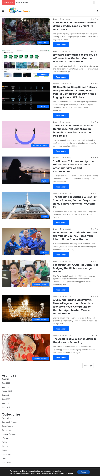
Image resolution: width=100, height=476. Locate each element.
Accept (83, 472)
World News (6, 462)
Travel (4, 458)
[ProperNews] (19, 10)
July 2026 (5, 379)
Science (5, 446)
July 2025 (5, 395)
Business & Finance (9, 422)
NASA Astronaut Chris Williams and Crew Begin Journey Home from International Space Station (52, 2)
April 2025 (6, 407)
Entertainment (7, 426)
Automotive (6, 418)
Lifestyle (5, 438)
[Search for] (97, 11)
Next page (88, 366)
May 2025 (5, 403)
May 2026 (5, 387)
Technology (6, 454)
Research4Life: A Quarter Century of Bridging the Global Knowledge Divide (75, 268)
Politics (4, 442)
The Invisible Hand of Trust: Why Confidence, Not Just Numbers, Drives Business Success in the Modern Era (73, 130)
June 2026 (6, 383)
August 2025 (7, 391)
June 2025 (6, 399)
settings (70, 473)
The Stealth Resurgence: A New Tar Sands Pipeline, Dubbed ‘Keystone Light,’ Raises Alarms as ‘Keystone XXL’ (75, 202)
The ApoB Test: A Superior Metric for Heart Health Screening (75, 340)
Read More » (61, 45)
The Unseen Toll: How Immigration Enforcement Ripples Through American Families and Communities (74, 166)
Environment (6, 430)
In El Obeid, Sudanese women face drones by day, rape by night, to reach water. (74, 26)
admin (57, 19)
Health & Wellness (8, 434)
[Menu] (3, 11)
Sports (4, 450)
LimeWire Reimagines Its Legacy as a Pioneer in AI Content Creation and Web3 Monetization (75, 58)
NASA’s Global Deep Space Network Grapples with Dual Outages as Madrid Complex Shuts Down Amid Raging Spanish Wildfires (75, 92)
